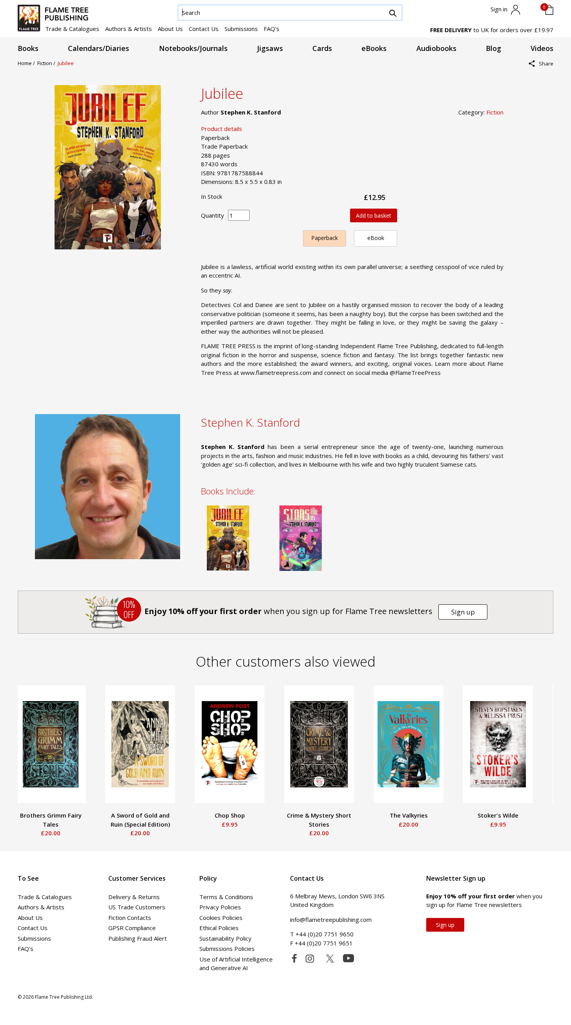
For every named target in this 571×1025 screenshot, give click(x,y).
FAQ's (271, 29)
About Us (170, 29)
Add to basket (373, 215)
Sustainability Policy (225, 938)
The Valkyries (409, 815)
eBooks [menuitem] (374, 48)
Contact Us (204, 29)
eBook (375, 238)
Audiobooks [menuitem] (436, 48)
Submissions (241, 29)
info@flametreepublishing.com (331, 919)
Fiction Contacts (129, 917)
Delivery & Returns (134, 897)
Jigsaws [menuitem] (270, 48)
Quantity (212, 215)
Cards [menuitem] (322, 48)
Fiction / (47, 63)
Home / (27, 63)
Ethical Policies (219, 928)
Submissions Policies (227, 948)
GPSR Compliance (132, 928)
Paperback (324, 238)
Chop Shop (230, 815)
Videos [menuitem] (542, 48)
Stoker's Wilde (498, 815)
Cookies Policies (221, 917)
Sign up (463, 611)
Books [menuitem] (28, 48)
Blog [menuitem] (493, 48)
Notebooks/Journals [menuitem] (193, 48)
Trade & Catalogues (72, 29)
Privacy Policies (220, 907)
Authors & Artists (128, 29)
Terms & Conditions (226, 897)
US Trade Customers (136, 907)
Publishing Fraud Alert (137, 938)
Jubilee (66, 63)
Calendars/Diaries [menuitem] (98, 48)
